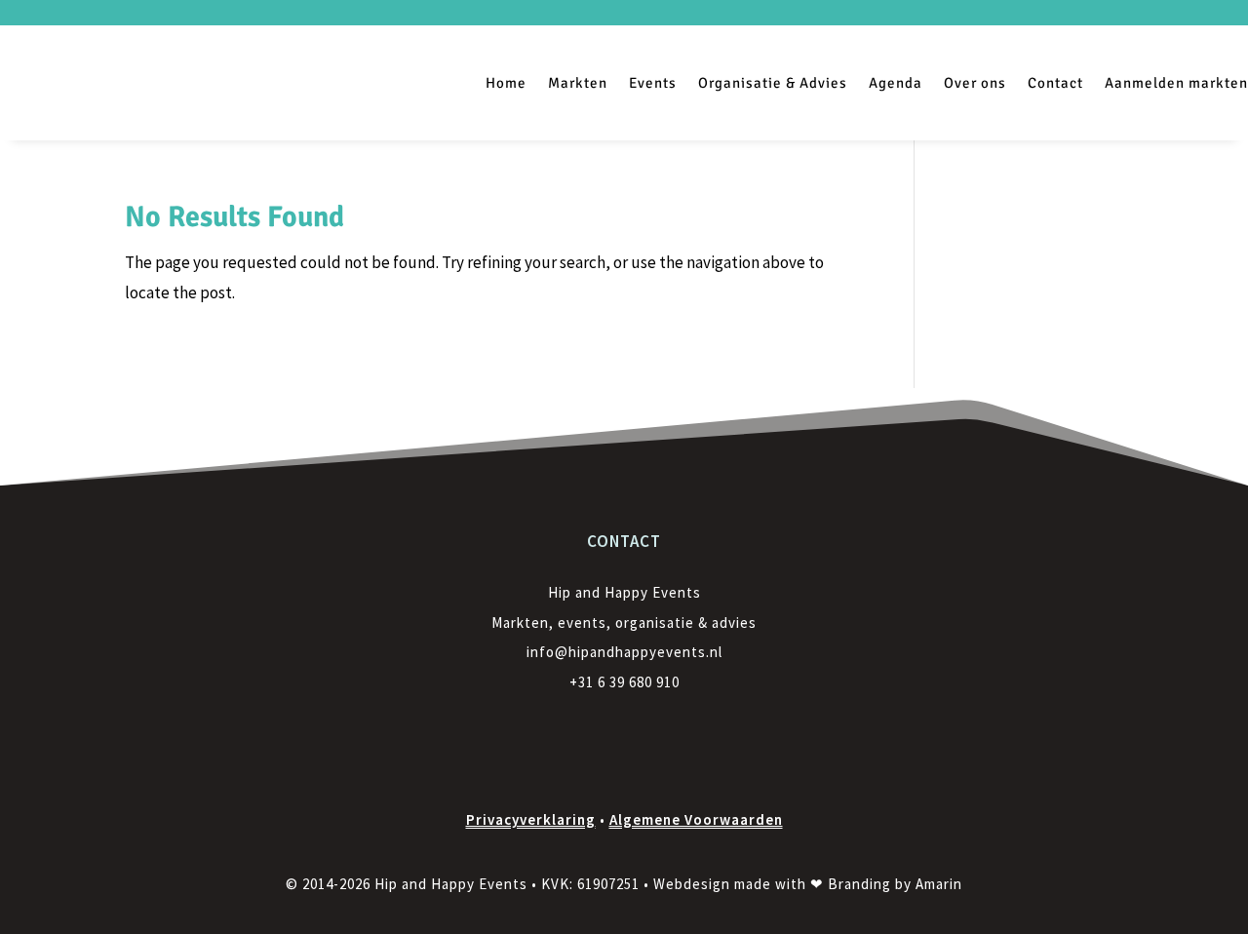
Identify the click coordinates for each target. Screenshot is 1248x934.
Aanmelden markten (1176, 83)
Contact (1055, 83)
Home (506, 83)
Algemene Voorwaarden (696, 819)
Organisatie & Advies (772, 83)
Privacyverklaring (531, 819)
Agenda (895, 83)
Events (653, 83)
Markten (577, 83)
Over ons (975, 83)
